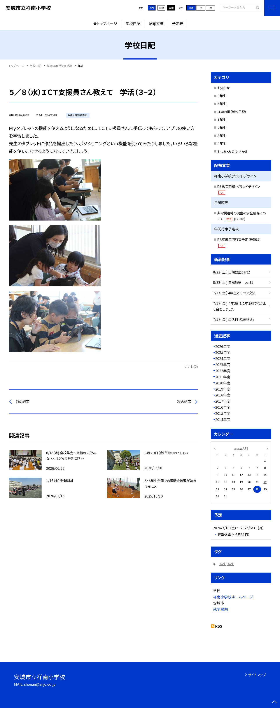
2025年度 (222, 352)
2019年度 (222, 389)
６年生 (221, 103)
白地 (161, 7)
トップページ (107, 23)
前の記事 (22, 401)
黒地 (171, 7)
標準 (191, 7)
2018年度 (222, 395)
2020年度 (222, 383)
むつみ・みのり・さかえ (232, 151)
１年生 (221, 119)
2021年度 (222, 376)
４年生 (221, 143)
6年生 (230, 564)
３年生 (221, 135)
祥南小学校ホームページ (233, 596)
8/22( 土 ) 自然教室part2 (231, 272)
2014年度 (222, 419)
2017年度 (222, 401)
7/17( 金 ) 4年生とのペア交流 (234, 292)
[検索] (257, 8)
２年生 (221, 127)
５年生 (221, 95)
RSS (218, 626)
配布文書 (156, 23)
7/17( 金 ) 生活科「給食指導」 (233, 319)
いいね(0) (191, 366)
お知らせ (223, 87)
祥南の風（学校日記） (231, 111)
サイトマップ (257, 674)
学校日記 (132, 23)
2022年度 (222, 370)
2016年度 (222, 407)
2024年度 (222, 358)
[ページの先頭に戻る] (274, 702)
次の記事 (184, 401)
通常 (151, 7)
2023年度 (222, 364)
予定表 (177, 23)
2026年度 (222, 346)
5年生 (222, 564)
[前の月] (214, 448)
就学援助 (220, 609)
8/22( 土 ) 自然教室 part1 (233, 282)
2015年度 (222, 413)
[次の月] (267, 448)
